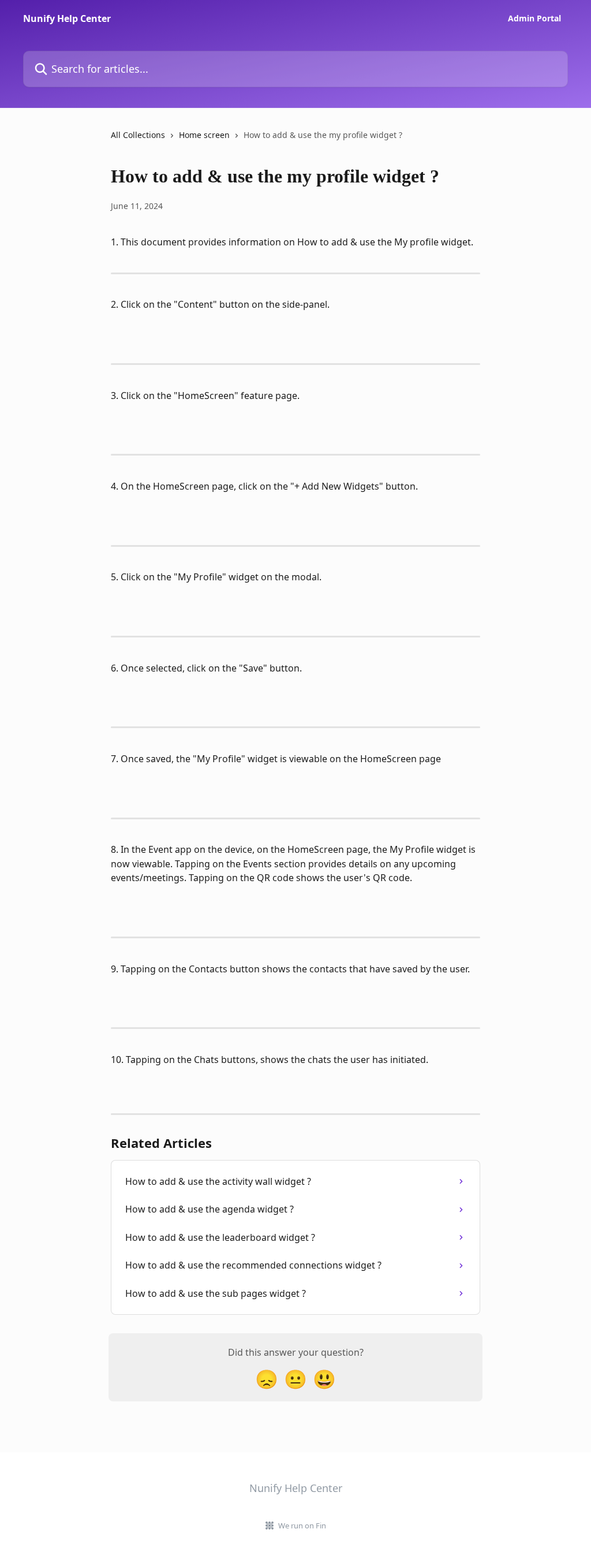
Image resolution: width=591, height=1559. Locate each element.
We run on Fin (302, 1525)
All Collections (138, 134)
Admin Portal (534, 18)
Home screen (204, 134)
